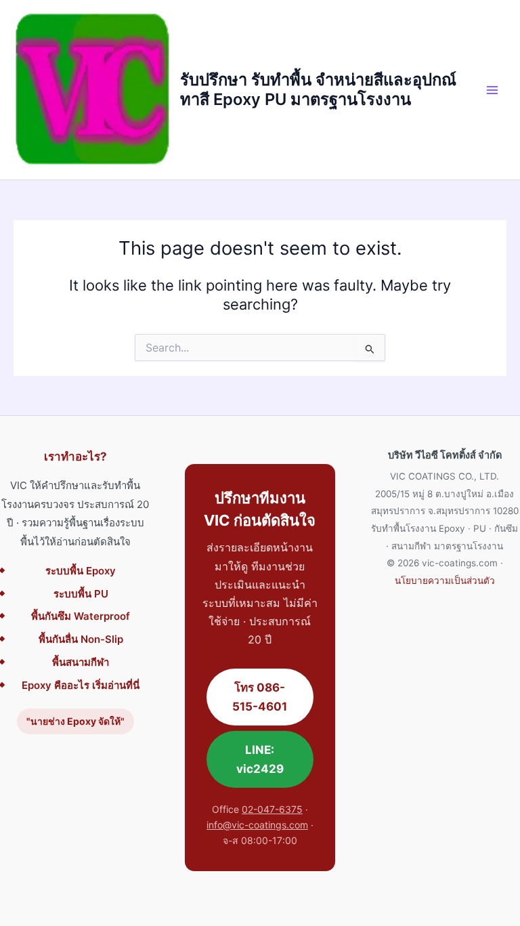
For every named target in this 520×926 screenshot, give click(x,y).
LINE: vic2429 (260, 759)
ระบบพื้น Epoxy (80, 570)
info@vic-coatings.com (257, 824)
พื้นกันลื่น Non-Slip (81, 639)
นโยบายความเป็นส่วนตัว (445, 580)
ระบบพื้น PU (80, 593)
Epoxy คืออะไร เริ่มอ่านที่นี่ (80, 685)
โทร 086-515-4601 (259, 697)
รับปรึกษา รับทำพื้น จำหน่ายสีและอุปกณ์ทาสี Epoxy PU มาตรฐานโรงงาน (318, 89)
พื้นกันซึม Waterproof (80, 616)
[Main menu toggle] (492, 90)
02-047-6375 (272, 809)
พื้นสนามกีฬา (80, 662)
